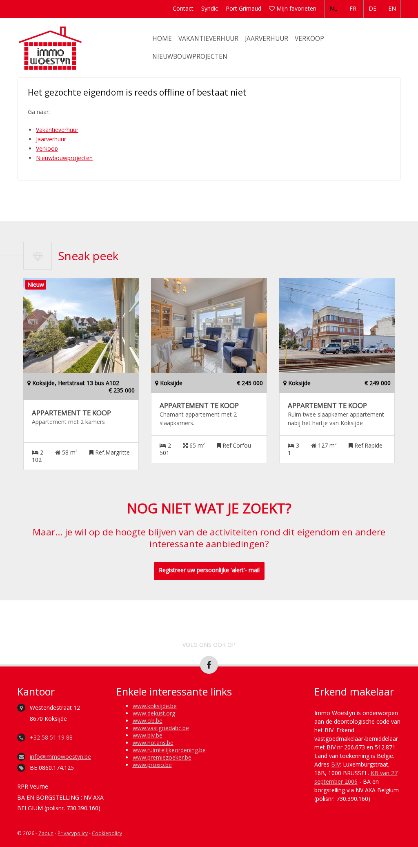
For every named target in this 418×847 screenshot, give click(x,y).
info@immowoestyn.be (60, 756)
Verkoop (309, 38)
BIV (335, 764)
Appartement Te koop (71, 412)
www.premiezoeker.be (162, 757)
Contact (183, 8)
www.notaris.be (153, 743)
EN (392, 8)
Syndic (209, 8)
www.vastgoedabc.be (161, 728)
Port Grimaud (243, 8)
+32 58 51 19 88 (51, 737)
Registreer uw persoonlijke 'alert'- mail (209, 570)
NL (333, 8)
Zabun (45, 833)
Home (162, 38)
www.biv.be (147, 735)
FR (352, 8)
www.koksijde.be (155, 706)
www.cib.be (147, 720)
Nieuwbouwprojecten (189, 56)
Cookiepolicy (107, 833)
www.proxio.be (152, 765)
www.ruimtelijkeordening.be (169, 750)
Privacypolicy (73, 833)
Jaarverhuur (266, 38)
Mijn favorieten (295, 8)
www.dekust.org (154, 713)
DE (372, 8)
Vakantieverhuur (208, 38)
